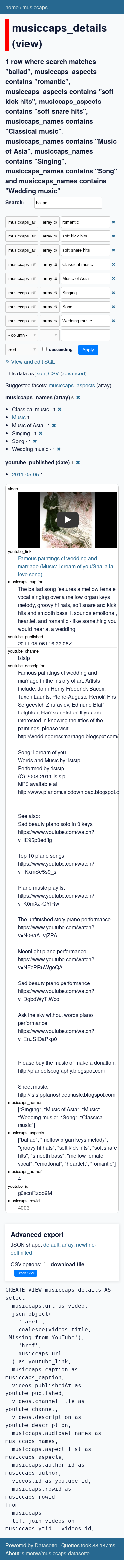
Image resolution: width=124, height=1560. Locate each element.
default (51, 1244)
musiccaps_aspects (72, 385)
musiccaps (35, 7)
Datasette (46, 1545)
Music (19, 417)
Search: (14, 202)
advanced (73, 373)
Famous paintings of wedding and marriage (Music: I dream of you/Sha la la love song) (66, 566)
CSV (53, 373)
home (12, 7)
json (40, 373)
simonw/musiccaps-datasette (56, 1553)
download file (66, 1264)
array (67, 1244)
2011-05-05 (25, 474)
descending (60, 349)
